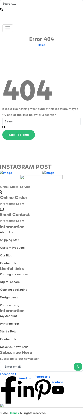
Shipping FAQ (9, 240)
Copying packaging (13, 289)
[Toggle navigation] (7, 28)
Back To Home (18, 135)
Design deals (9, 297)
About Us (6, 232)
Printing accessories (14, 274)
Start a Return (9, 331)
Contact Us (8, 263)
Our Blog (6, 255)
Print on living (9, 305)
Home (41, 45)
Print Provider (9, 323)
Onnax (14, 413)
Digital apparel (10, 282)
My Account (8, 316)
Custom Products (12, 247)
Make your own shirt (14, 347)
